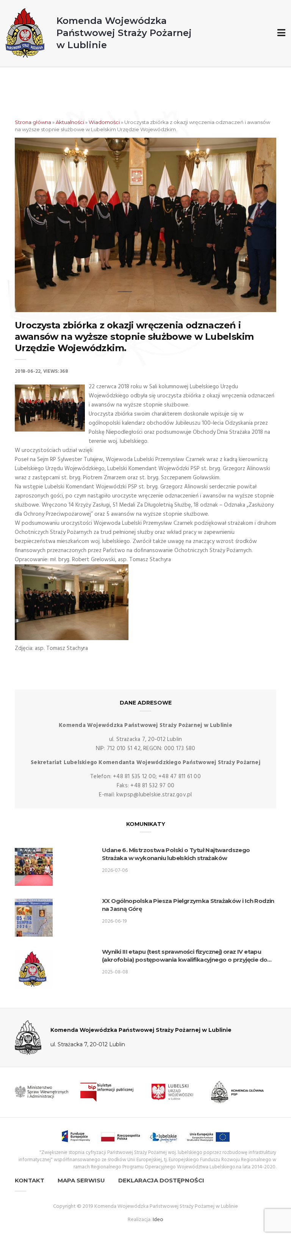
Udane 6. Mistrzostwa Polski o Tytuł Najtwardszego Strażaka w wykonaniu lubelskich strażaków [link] (176, 854)
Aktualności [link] (70, 122)
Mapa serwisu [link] (81, 1180)
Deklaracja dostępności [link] (161, 1180)
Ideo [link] (158, 1219)
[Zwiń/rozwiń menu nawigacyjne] (279, 33)
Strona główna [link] (33, 122)
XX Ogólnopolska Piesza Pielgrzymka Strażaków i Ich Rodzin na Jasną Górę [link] (188, 904)
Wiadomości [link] (104, 122)
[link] (99, 33)
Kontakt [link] (29, 1180)
